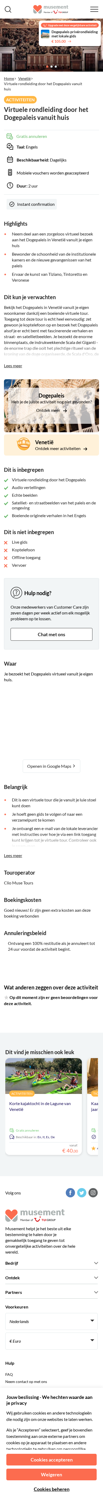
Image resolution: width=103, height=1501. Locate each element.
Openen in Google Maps (49, 766)
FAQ (9, 1374)
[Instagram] (92, 1193)
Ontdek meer (48, 410)
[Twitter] (81, 1193)
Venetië (24, 78)
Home (9, 78)
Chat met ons (51, 634)
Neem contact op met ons (26, 1381)
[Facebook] (69, 1193)
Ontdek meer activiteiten (58, 448)
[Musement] (50, 9)
